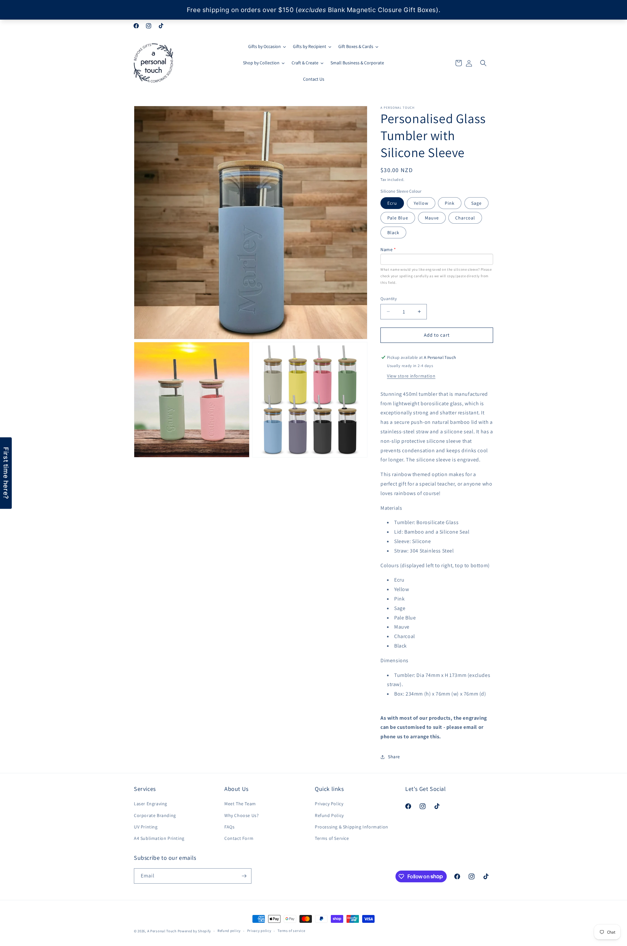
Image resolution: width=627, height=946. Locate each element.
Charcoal (465, 218)
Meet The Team (240, 804)
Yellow (421, 203)
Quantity (388, 298)
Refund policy (229, 930)
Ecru (392, 203)
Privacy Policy (329, 804)
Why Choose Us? (241, 815)
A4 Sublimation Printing (159, 838)
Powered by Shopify (194, 931)
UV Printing (146, 827)
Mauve (432, 218)
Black (393, 232)
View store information (411, 376)
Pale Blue (397, 218)
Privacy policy (259, 930)
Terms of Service (332, 838)
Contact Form (238, 838)
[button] (483, 63)
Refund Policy (329, 815)
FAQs (229, 827)
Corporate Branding (155, 815)
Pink (450, 203)
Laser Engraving (150, 804)
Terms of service (291, 930)
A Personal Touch (162, 931)
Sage (476, 203)
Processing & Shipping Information (351, 827)
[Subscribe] (244, 876)
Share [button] (394, 757)
